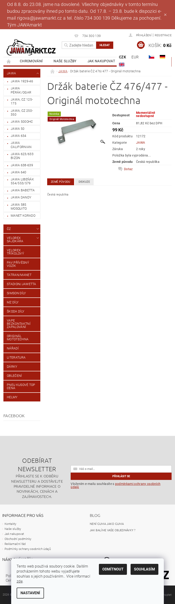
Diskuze (84, 181)
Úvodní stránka (8, 61)
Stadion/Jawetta (21, 284)
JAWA (11, 73)
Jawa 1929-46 (22, 81)
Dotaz (128, 169)
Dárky (12, 366)
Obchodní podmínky (18, 539)
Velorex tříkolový (15, 251)
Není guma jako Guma (107, 523)
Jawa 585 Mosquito (19, 207)
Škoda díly (15, 311)
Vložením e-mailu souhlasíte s (115, 485)
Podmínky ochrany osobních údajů (28, 549)
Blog (95, 515)
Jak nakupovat (101, 61)
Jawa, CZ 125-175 (22, 101)
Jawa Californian (21, 145)
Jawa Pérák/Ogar (21, 90)
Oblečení (14, 376)
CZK (122, 57)
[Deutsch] (162, 57)
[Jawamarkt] (31, 47)
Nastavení (30, 593)
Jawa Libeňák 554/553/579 (22, 181)
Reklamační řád (15, 544)
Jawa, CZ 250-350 (22, 113)
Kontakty (10, 524)
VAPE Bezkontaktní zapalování (19, 324)
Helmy (12, 397)
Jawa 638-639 (22, 165)
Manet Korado (23, 215)
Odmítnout (113, 569)
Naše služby (65, 61)
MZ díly (12, 302)
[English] (121, 64)
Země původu (60, 181)
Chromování (31, 61)
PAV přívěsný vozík (18, 264)
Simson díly (16, 293)
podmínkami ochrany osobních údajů (115, 485)
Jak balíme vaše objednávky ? (112, 530)
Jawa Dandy (21, 197)
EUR (135, 57)
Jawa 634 (18, 136)
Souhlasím (144, 569)
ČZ (9, 229)
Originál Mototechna (17, 337)
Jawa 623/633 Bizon (22, 156)
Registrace (163, 35)
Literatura (16, 357)
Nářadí (13, 348)
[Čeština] (151, 57)
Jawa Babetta (23, 190)
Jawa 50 (17, 128)
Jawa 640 (18, 172)
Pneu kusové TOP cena (21, 386)
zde (20, 581)
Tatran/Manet (19, 275)
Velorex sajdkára (15, 239)
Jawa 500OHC (22, 121)
